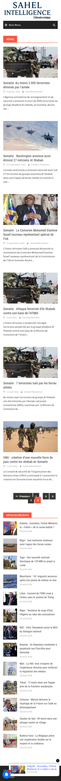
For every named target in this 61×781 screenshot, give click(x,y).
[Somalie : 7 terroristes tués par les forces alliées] (30, 362)
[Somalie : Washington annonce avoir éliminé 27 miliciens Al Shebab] (30, 135)
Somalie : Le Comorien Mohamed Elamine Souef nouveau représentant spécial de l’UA (30, 234)
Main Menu (15, 25)
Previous (24, 496)
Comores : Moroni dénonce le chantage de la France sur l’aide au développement (38, 703)
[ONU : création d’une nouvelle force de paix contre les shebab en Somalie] (30, 436)
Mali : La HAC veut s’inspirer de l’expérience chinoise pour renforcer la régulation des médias (38, 667)
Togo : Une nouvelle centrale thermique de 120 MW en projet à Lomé (37, 561)
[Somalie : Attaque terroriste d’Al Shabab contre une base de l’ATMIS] (30, 287)
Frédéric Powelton (40, 164)
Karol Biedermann (34, 91)
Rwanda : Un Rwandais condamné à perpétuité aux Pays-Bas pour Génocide (38, 648)
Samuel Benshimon (39, 243)
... (8, 108)
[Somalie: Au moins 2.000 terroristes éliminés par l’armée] (30, 61)
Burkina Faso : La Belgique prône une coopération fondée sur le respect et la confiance (37, 739)
